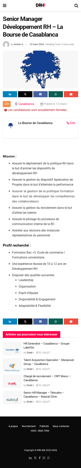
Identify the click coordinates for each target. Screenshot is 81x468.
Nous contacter (61, 426)
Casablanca (26, 104)
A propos (13, 426)
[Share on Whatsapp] (56, 94)
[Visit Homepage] (40, 5)
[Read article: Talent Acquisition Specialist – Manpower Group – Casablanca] (12, 365)
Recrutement (29, 426)
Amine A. (18, 44)
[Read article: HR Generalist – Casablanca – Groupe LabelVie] (12, 348)
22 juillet (44, 352)
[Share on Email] (71, 94)
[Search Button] (76, 5)
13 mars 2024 (36, 44)
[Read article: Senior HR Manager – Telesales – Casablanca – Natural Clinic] (12, 397)
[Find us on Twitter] (35, 458)
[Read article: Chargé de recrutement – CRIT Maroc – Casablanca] (12, 381)
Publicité (44, 426)
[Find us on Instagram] (44, 458)
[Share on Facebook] (40, 94)
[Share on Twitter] (25, 94)
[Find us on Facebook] (39, 458)
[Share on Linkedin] (10, 94)
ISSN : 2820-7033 (40, 430)
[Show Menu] (4, 5)
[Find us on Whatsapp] (48, 458)
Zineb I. (30, 352)
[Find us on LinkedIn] (30, 458)
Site (72, 123)
